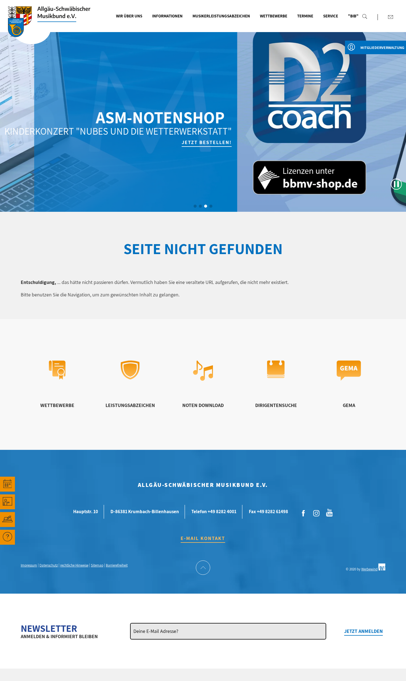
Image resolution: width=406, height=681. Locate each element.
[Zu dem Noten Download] (203, 379)
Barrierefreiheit (117, 565)
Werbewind (369, 569)
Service (330, 16)
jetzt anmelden (363, 631)
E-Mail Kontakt (203, 538)
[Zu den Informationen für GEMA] (349, 379)
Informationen (167, 16)
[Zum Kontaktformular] (390, 17)
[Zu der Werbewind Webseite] (381, 569)
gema (349, 405)
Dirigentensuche (276, 405)
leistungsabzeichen (130, 405)
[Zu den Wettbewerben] (57, 378)
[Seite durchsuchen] (365, 16)
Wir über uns (129, 16)
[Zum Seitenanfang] (203, 568)
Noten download (203, 405)
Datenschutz (48, 565)
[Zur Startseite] (31, 28)
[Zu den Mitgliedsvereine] (7, 519)
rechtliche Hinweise (74, 565)
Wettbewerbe (273, 16)
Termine (305, 16)
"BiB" (353, 16)
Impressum (29, 565)
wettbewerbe (57, 405)
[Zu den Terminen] (7, 484)
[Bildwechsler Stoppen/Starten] (396, 184)
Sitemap (97, 565)
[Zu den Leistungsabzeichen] (130, 377)
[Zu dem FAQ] (7, 537)
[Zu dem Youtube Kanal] (329, 512)
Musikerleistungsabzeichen (221, 16)
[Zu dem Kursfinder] (7, 501)
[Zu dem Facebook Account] (303, 513)
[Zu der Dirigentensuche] (275, 376)
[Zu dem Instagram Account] (316, 513)
